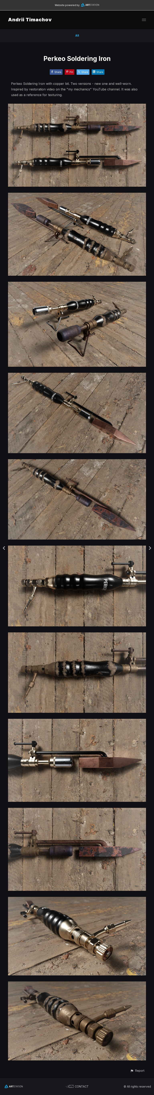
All (77, 35)
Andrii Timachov (30, 20)
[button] (137, 1070)
